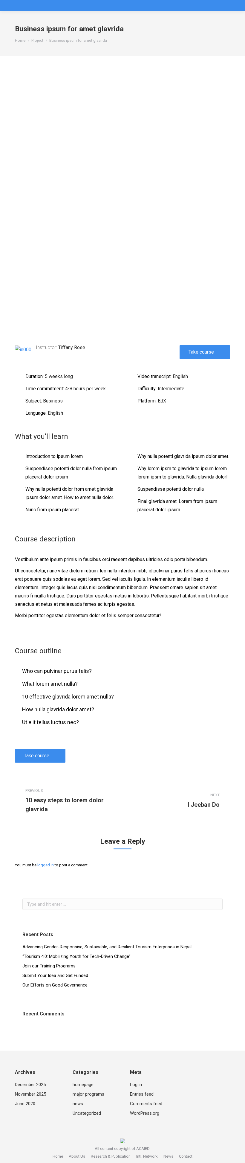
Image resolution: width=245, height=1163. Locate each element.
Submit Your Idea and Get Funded (55, 975)
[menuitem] (58, 1156)
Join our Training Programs (49, 966)
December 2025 (30, 1084)
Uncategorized (87, 1113)
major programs (88, 1094)
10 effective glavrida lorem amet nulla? (68, 696)
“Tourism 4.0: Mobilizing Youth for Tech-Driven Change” (76, 956)
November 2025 (30, 1094)
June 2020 (25, 1103)
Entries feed (142, 1094)
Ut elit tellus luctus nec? (50, 722)
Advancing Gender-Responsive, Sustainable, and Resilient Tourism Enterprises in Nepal (107, 947)
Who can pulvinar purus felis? (57, 671)
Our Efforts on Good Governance (55, 985)
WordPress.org (144, 1113)
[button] (122, 258)
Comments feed (146, 1103)
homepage (83, 1084)
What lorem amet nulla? (50, 684)
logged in (45, 865)
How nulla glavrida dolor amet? (58, 709)
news (78, 1103)
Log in (136, 1084)
